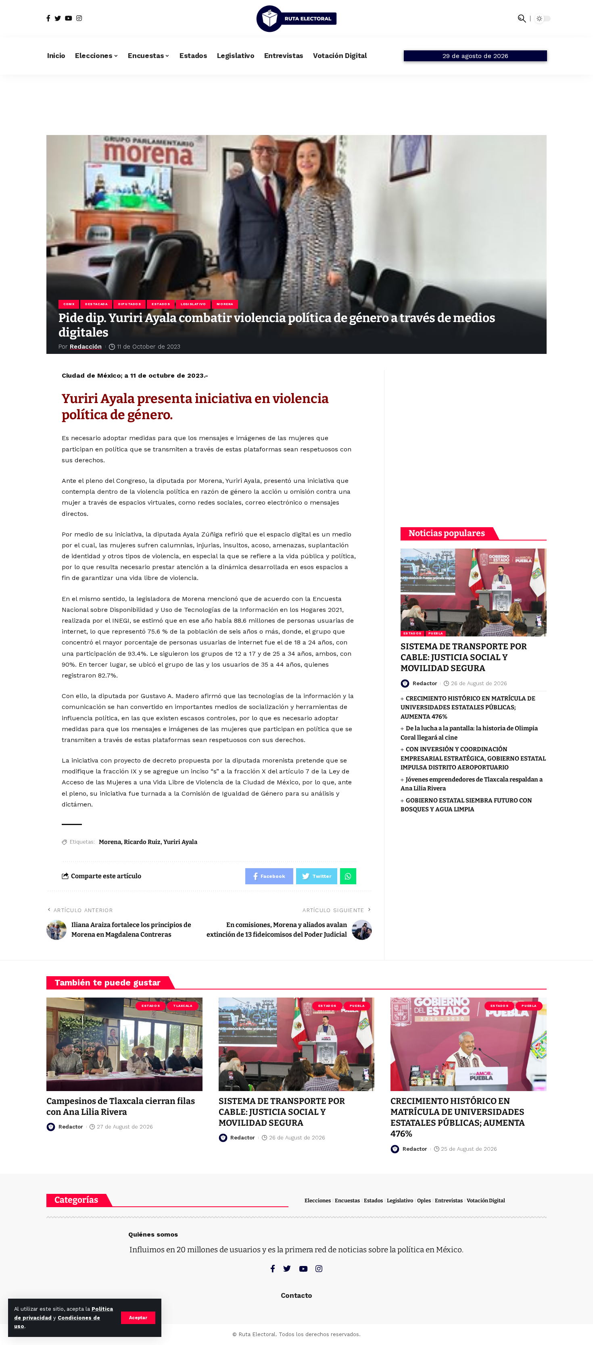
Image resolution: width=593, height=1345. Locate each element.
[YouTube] (68, 18)
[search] (522, 19)
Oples (424, 1200)
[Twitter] (57, 18)
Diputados (129, 304)
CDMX (68, 304)
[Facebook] (48, 18)
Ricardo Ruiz (142, 842)
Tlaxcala (182, 1006)
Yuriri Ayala (180, 842)
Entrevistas (449, 1200)
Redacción (86, 346)
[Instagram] (79, 18)
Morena (225, 304)
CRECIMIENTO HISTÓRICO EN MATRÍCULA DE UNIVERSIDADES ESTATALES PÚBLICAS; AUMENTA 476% (468, 707)
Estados (161, 304)
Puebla (435, 633)
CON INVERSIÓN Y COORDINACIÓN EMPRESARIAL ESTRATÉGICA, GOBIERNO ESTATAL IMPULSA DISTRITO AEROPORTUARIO (473, 758)
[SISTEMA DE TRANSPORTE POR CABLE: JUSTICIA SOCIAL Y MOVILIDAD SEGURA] (474, 592)
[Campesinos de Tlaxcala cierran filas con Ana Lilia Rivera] (124, 1044)
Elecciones (318, 1200)
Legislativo (193, 304)
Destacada (96, 304)
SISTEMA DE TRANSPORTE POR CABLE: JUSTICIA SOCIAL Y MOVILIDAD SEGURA (464, 657)
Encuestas (347, 1200)
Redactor (425, 683)
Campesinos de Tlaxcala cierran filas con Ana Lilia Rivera (120, 1106)
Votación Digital (486, 1200)
